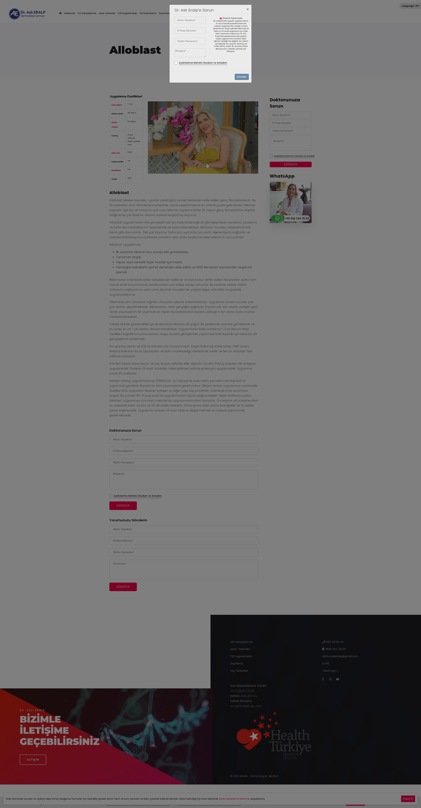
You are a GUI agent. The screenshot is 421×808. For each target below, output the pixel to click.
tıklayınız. (231, 51)
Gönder (242, 77)
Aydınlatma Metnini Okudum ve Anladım (203, 62)
